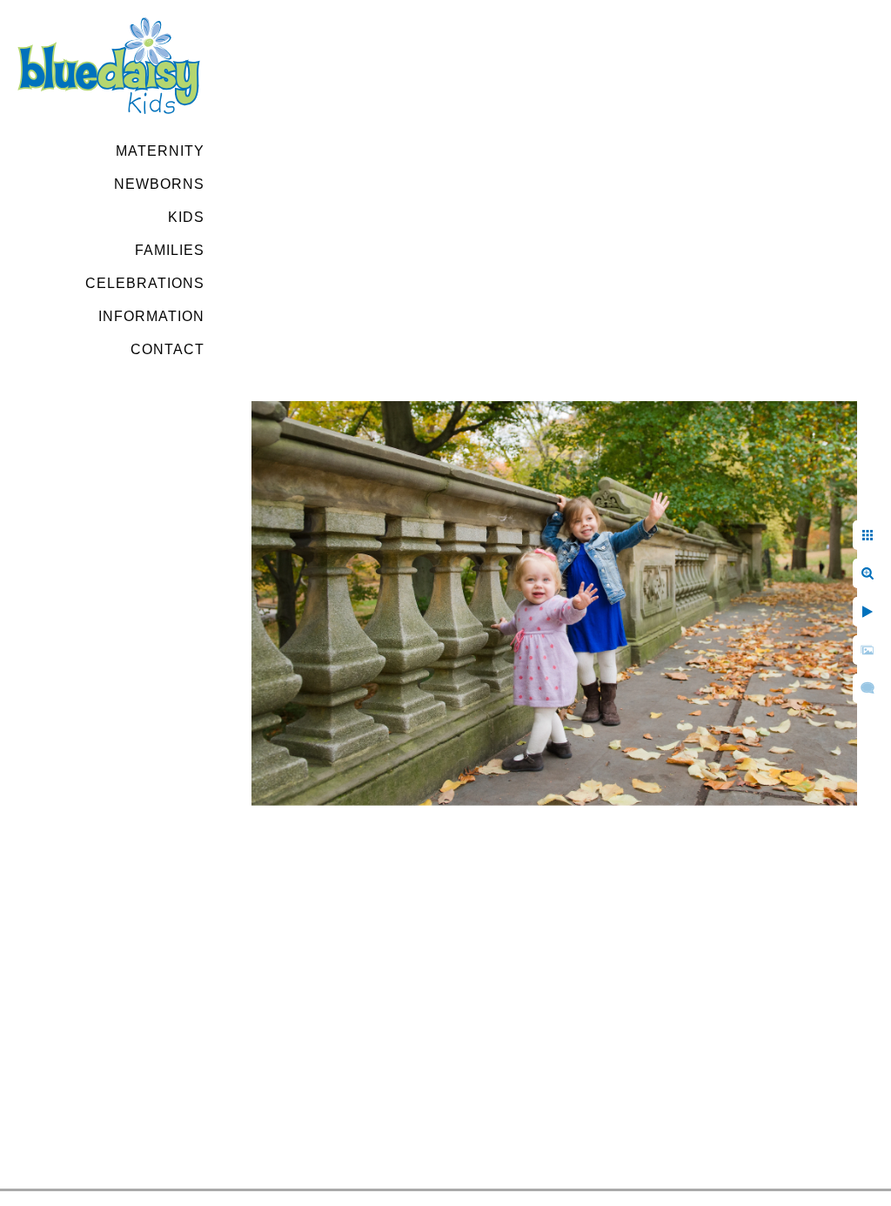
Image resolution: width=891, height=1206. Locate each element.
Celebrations (144, 283)
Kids (186, 217)
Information (151, 316)
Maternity (160, 151)
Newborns (159, 184)
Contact (167, 349)
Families (169, 250)
